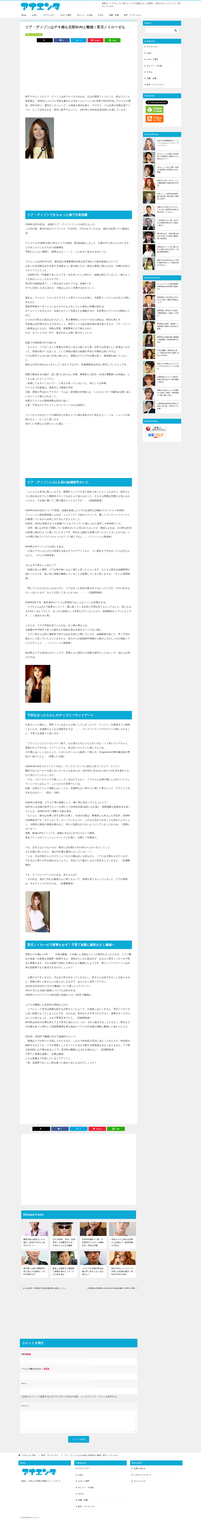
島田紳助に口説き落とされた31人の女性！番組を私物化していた (168, 299)
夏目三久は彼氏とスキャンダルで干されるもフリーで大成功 (168, 366)
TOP (29, 1455)
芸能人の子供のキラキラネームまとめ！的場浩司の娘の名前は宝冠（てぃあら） (168, 209)
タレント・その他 (84, 15)
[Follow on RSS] (155, 121)
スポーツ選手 (66, 15)
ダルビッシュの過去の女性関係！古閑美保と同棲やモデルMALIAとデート (168, 156)
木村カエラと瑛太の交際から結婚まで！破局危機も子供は (122, 1242)
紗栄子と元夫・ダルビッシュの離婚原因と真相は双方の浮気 (168, 183)
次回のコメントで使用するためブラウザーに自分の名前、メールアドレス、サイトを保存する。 (70, 1396)
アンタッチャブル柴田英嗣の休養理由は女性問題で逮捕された (168, 286)
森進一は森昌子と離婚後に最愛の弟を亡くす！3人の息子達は (63, 1271)
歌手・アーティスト (132, 15)
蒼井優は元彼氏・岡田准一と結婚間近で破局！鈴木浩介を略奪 (168, 326)
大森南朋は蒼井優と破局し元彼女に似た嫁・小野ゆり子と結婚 (168, 406)
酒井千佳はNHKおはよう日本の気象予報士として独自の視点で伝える (168, 262)
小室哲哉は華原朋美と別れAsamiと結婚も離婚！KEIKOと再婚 (111, 1288)
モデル (101, 15)
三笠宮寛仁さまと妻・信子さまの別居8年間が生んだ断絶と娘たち (168, 222)
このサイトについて (142, 1475)
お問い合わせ (139, 1468)
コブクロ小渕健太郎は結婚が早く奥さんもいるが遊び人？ (93, 1271)
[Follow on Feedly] (155, 112)
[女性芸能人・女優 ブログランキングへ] (156, 429)
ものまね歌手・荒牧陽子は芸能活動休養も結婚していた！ (45, 1288)
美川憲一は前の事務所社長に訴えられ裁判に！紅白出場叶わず (34, 1271)
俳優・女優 (114, 15)
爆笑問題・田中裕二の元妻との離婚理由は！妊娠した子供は (168, 313)
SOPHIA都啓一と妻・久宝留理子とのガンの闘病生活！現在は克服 (93, 1242)
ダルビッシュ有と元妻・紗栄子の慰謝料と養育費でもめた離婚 (168, 169)
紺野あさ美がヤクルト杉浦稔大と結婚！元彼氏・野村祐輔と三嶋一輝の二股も (168, 392)
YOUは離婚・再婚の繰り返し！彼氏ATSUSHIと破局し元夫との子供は (168, 352)
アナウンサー (49, 15)
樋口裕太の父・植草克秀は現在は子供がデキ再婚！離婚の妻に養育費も (168, 236)
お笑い (35, 15)
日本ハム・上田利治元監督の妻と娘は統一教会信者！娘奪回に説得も (168, 196)
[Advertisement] (78, 67)
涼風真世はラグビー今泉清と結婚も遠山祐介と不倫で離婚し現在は (168, 379)
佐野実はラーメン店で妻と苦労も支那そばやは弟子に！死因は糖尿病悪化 (168, 249)
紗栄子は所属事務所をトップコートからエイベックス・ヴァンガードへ (168, 143)
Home (23, 15)
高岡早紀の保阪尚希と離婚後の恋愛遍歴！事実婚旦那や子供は (168, 339)
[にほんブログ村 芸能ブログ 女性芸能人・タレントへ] (156, 436)
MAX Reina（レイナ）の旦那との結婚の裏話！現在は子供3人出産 (122, 1271)
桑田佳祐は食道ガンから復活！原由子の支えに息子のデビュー (34, 1242)
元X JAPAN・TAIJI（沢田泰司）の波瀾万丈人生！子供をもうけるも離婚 (64, 1242)
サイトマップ (139, 1481)
